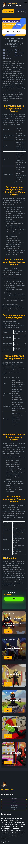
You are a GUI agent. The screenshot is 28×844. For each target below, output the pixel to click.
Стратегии (14, 803)
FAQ (14, 809)
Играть (14, 30)
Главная (14, 798)
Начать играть (8, 11)
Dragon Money (7, 789)
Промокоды (14, 805)
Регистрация (20, 11)
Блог (14, 801)
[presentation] (5, 34)
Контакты (14, 807)
